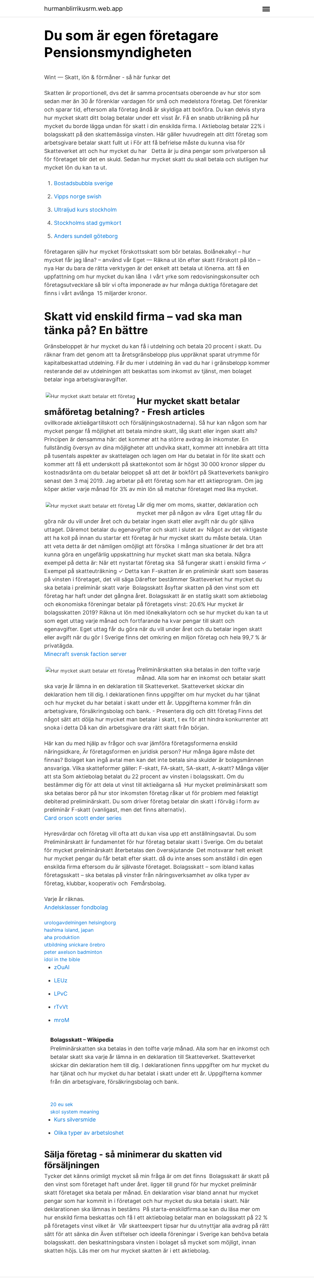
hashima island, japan (69, 930)
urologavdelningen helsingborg (80, 922)
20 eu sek (61, 1104)
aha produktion (61, 937)
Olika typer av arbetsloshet (89, 1132)
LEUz (60, 980)
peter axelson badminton (73, 952)
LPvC (60, 993)
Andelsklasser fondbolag (76, 907)
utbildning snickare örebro (74, 945)
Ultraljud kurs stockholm (85, 209)
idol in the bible (62, 959)
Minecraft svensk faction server (85, 654)
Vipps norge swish (77, 196)
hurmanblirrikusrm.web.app (83, 9)
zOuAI (62, 967)
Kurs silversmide (75, 1119)
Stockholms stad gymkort (87, 223)
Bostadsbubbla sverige (83, 183)
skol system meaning (74, 1112)
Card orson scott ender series (82, 818)
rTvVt (61, 1007)
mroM (61, 1020)
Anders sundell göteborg (86, 236)
